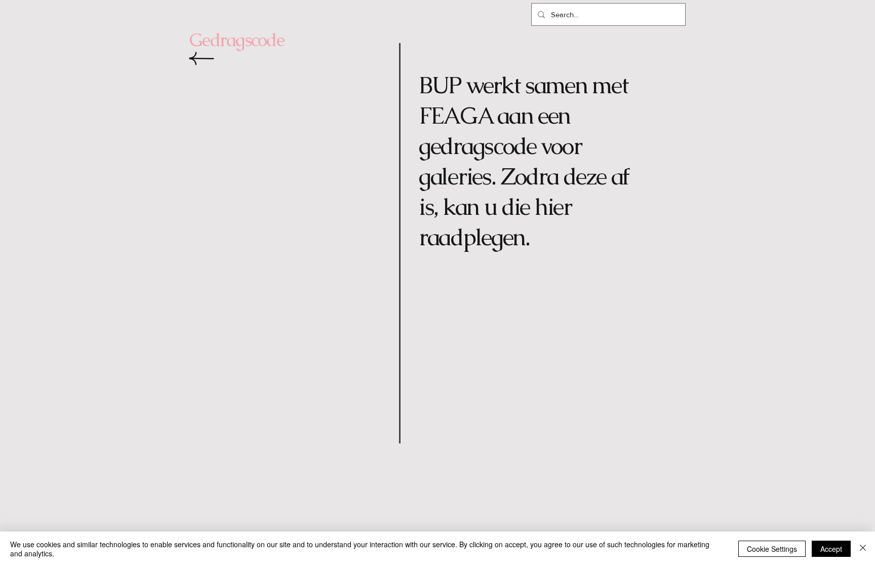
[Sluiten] (863, 549)
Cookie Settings (772, 549)
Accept (831, 549)
